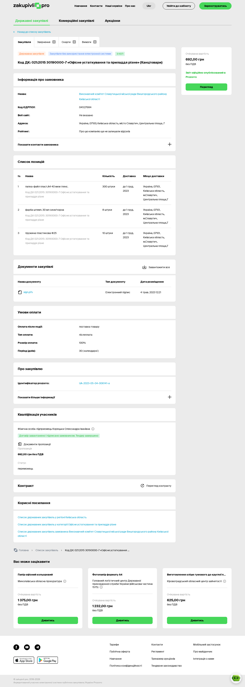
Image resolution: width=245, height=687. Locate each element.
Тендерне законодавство (166, 665)
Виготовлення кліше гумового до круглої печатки (197, 574)
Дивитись (47, 620)
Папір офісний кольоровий (35, 574)
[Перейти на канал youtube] (27, 647)
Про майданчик (202, 651)
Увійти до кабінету (179, 6)
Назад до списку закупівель (34, 31)
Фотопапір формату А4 (107, 574)
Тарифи (114, 644)
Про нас (130, 6)
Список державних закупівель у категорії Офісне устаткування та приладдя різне (67, 524)
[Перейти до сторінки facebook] (16, 647)
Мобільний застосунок (207, 644)
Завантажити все (159, 267)
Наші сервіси (113, 6)
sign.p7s (28, 292)
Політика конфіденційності (126, 665)
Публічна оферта (120, 651)
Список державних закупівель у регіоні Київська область (52, 517)
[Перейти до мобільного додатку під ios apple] (23, 660)
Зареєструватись (215, 6)
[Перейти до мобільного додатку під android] (47, 660)
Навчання (80, 6)
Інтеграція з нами (203, 658)
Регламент (157, 651)
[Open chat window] (236, 678)
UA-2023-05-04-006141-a (94, 383)
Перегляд (206, 87)
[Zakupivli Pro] (31, 6)
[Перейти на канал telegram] (37, 647)
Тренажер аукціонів (163, 658)
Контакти (96, 6)
